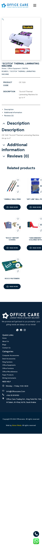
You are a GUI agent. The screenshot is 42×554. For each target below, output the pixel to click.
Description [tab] (18, 123)
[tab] (22, 109)
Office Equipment (14, 68)
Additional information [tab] (14, 147)
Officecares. (20, 419)
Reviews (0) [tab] (18, 155)
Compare (18, 192)
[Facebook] (21, 330)
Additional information (13, 112)
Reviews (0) (9, 115)
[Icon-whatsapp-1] (17, 330)
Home (4, 68)
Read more (14, 207)
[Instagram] (24, 330)
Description (9, 109)
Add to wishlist (18, 180)
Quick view (18, 186)
